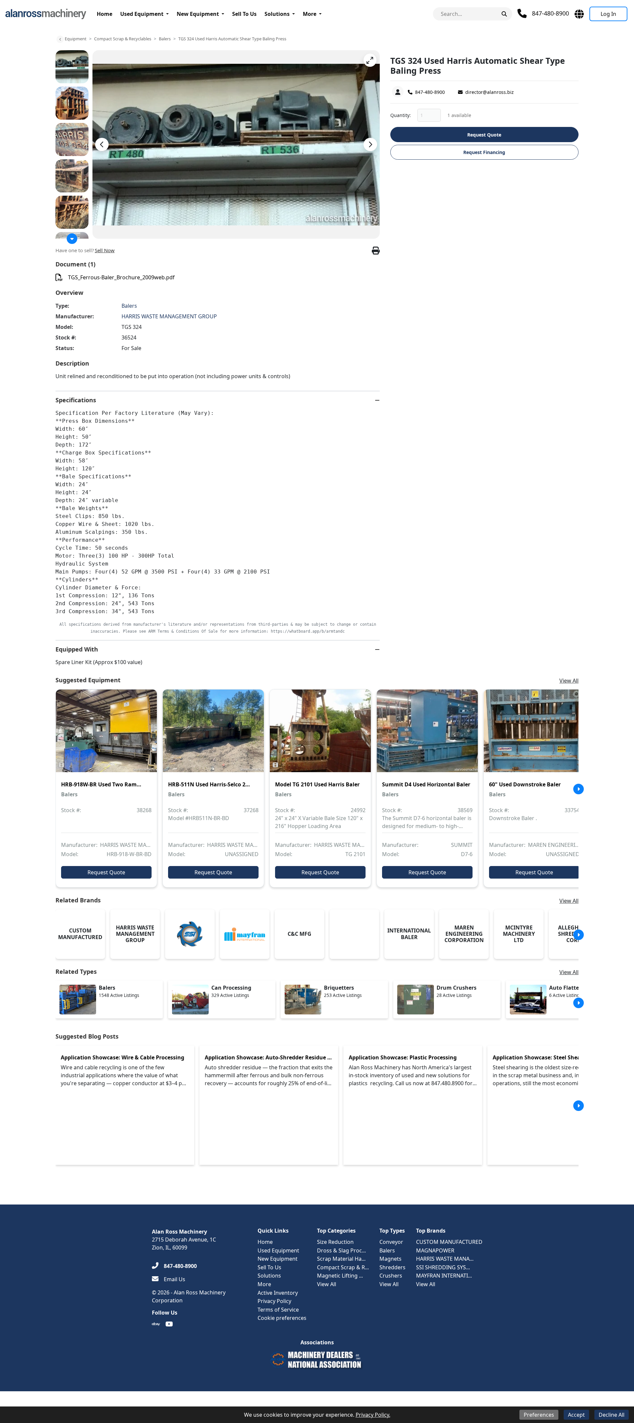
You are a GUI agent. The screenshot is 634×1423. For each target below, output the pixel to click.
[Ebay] (156, 1324)
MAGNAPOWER (435, 1250)
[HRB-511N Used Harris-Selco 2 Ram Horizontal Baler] (213, 735)
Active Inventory (278, 1292)
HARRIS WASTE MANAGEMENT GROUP (169, 316)
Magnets (390, 1258)
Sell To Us (244, 14)
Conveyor (391, 1241)
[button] (370, 60)
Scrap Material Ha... (341, 1258)
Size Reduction (335, 1241)
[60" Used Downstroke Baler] (534, 735)
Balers (165, 39)
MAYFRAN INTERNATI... (444, 1275)
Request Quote (484, 135)
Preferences (539, 1414)
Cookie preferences (282, 1318)
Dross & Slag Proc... (341, 1250)
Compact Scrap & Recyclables (122, 39)
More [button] (309, 14)
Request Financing (484, 152)
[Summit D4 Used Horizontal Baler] (427, 735)
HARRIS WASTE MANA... (445, 1258)
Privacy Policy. (373, 1414)
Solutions (277, 14)
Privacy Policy (274, 1301)
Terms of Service (278, 1309)
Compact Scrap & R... (343, 1267)
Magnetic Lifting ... (340, 1275)
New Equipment (198, 14)
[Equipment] (60, 39)
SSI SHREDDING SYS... (443, 1267)
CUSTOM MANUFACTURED (449, 1241)
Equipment (76, 39)
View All (569, 680)
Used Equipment (141, 14)
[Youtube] (169, 1324)
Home (104, 14)
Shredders (392, 1267)
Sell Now (105, 250)
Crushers (390, 1275)
